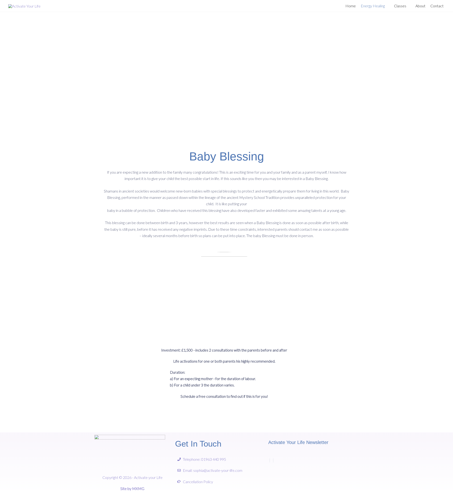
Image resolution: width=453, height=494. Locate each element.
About (420, 6)
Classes (400, 6)
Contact (437, 6)
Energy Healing (373, 6)
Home (350, 6)
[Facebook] (269, 460)
